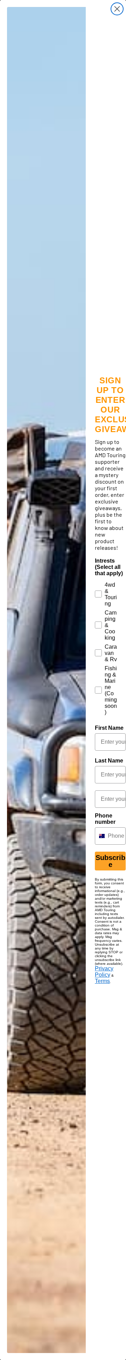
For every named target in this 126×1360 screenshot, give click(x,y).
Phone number (105, 819)
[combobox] (99, 836)
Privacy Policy (104, 972)
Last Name (109, 761)
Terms (102, 981)
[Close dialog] (117, 9)
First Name (109, 728)
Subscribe (110, 861)
